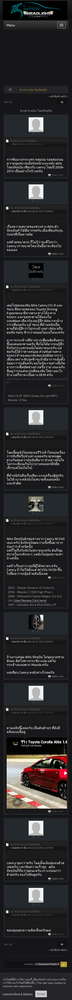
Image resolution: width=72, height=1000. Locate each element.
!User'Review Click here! (30, 600)
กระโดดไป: (29, 964)
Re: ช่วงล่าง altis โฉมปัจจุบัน (25, 207)
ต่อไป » (64, 96)
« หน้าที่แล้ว (54, 96)
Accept (41, 993)
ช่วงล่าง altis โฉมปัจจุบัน (33, 89)
